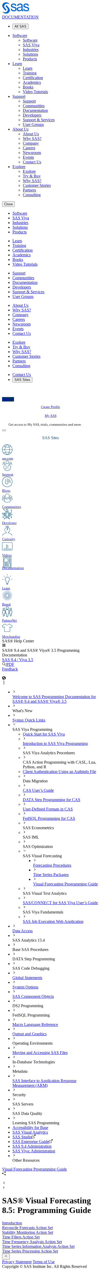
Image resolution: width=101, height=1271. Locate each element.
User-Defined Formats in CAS (48, 809)
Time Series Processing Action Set (30, 1251)
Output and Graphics (29, 1034)
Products (30, 59)
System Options (25, 987)
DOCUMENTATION (20, 17)
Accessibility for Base (30, 1127)
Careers (29, 148)
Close (8, 204)
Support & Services (39, 120)
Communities (34, 106)
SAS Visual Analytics (30, 1132)
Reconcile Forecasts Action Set (27, 1227)
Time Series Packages (51, 874)
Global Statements (27, 977)
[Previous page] (4, 1183)
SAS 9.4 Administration (32, 1146)
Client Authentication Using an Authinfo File (59, 771)
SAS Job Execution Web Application (53, 921)
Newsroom (32, 152)
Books (28, 87)
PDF (10, 664)
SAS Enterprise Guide (30, 1141)
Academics (32, 82)
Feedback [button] (10, 669)
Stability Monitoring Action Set (27, 1232)
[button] (4, 645)
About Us (20, 129)
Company (31, 143)
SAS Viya (31, 45)
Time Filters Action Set (21, 1237)
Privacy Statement (17, 1262)
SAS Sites (22, 380)
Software (19, 35)
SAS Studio (22, 1137)
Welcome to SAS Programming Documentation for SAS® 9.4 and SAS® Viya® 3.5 (54, 699)
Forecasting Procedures (52, 865)
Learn (17, 63)
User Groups (33, 124)
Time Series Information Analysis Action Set (38, 1246)
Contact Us (32, 162)
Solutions (30, 54)
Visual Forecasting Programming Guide (65, 884)
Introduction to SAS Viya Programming (55, 743)
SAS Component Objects (33, 996)
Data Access (22, 931)
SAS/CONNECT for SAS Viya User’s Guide (60, 902)
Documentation (35, 110)
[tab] (66, 881)
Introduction (12, 1223)
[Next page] (4, 1188)
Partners (29, 190)
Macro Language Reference (35, 1024)
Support (18, 96)
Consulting (32, 195)
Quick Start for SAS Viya (44, 734)
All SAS (20, 26)
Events (28, 157)
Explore (18, 166)
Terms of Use (44, 1262)
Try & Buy (32, 176)
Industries (31, 49)
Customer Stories (37, 185)
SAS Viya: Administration (33, 1151)
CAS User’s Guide (38, 790)
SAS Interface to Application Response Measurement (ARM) (44, 1083)
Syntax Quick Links (28, 720)
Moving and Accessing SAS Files (40, 1052)
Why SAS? (32, 138)
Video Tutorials (35, 92)
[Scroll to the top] (6, 1257)
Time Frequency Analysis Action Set (32, 1242)
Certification (33, 77)
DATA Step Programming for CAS (51, 799)
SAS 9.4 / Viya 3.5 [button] (17, 659)
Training (30, 73)
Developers (32, 115)
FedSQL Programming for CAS (49, 818)
